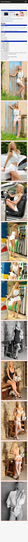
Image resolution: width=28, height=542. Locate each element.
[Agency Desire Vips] (14, 13)
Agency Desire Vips (7, 17)
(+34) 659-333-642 (7, 18)
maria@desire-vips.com (8, 21)
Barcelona (5, 26)
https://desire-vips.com (9, 20)
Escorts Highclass (5, 1)
